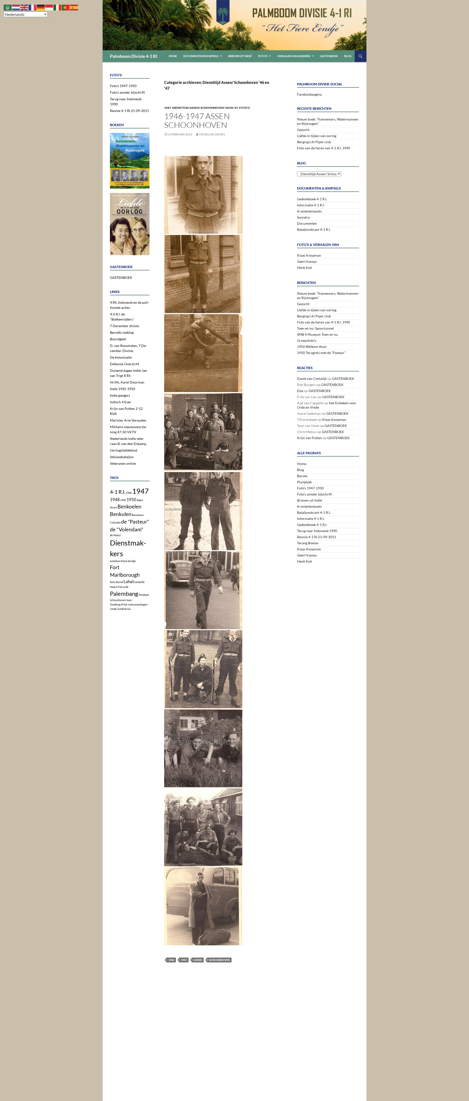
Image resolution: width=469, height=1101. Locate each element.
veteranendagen (138, 604)
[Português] (66, 7)
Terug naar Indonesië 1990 (317, 531)
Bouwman (138, 514)
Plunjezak (304, 482)
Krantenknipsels (309, 211)
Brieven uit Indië (240, 56)
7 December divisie (124, 326)
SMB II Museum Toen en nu (317, 334)
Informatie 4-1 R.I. (310, 205)
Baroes (302, 476)
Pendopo (144, 594)
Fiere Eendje (128, 561)
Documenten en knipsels (201, 56)
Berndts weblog (122, 332)
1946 (171, 959)
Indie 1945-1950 (122, 389)
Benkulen (120, 514)
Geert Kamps (307, 261)
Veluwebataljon (122, 457)
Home (173, 56)
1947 (167, 108)
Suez (129, 600)
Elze (300, 391)
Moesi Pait (116, 586)
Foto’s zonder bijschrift (314, 494)
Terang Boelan (308, 543)
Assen (198, 959)
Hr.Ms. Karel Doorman (127, 382)
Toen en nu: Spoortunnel (315, 328)
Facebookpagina (309, 94)
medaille (139, 582)
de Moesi (115, 535)
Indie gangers (120, 395)
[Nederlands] (16, 7)
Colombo (115, 522)
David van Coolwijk (312, 378)
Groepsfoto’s (306, 340)
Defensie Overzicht (124, 364)
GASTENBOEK (343, 378)
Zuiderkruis (124, 608)
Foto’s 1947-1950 (310, 488)
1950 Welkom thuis (312, 346)
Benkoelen (129, 506)
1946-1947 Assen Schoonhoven (197, 120)
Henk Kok (304, 267)
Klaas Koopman (309, 255)
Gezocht (303, 130)
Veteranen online (123, 463)
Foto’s (262, 56)
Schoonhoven (219, 959)
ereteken (115, 561)
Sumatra (303, 217)
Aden (140, 500)
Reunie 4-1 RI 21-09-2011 (316, 537)
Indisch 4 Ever (120, 402)
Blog (348, 56)
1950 (131, 499)
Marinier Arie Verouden (128, 420)
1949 (123, 500)
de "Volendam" (126, 529)
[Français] (33, 7)
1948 (115, 499)
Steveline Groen (212, 134)
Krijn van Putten (309, 438)
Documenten (307, 223)
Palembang (124, 593)
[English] (24, 7)
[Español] (74, 7)
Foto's (244, 108)
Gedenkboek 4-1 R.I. (312, 199)
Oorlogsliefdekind (123, 450)
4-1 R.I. (117, 492)
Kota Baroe (116, 582)
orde (125, 586)
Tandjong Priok (119, 604)
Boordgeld (118, 339)
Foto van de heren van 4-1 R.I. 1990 (323, 148)
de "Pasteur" (135, 521)
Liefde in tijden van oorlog (316, 136)
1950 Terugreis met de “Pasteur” (321, 353)
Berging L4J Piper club (314, 142)
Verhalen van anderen (293, 56)
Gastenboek (329, 56)
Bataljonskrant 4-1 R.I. (313, 229)
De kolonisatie (121, 357)
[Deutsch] (41, 7)
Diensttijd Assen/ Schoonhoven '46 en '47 (205, 108)
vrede (113, 608)
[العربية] (8, 7)
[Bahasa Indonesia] (49, 7)
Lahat (129, 581)
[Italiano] (57, 7)
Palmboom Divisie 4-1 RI (133, 56)
